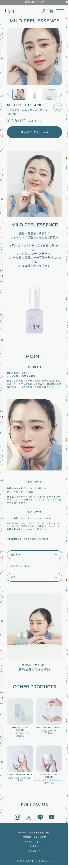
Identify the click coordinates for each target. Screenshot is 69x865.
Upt (10, 11)
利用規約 (33, 846)
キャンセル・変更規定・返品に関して (33, 832)
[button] (8, 95)
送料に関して (33, 851)
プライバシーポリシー (33, 842)
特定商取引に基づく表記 (33, 837)
